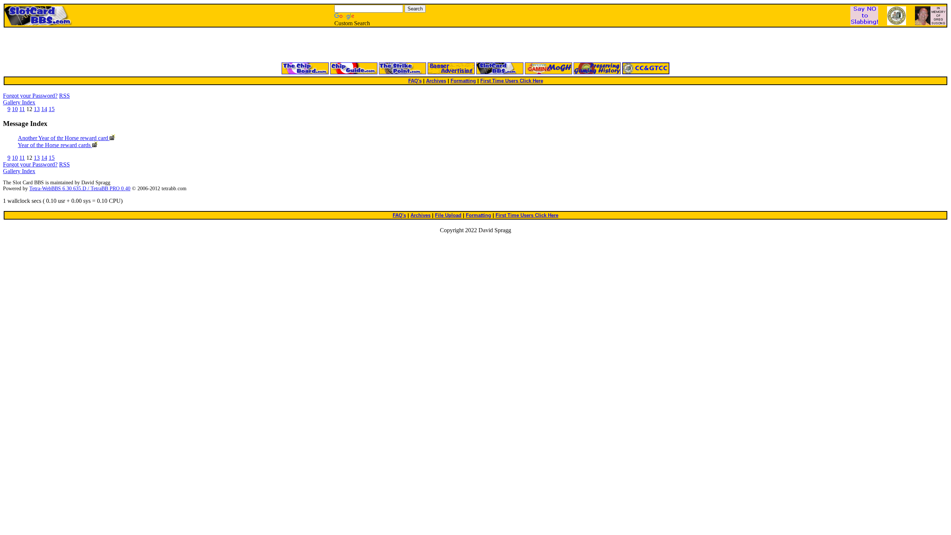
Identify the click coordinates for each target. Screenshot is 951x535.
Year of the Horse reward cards (55, 145)
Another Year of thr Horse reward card (64, 138)
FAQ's (415, 81)
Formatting (463, 81)
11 (22, 109)
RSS (64, 96)
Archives (436, 81)
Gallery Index (19, 102)
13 (37, 109)
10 (15, 109)
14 (44, 109)
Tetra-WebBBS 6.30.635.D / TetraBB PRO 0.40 (79, 188)
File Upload (448, 215)
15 (52, 109)
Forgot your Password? (30, 96)
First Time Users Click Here (511, 81)
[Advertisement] (386, 45)
